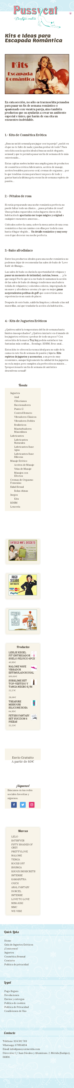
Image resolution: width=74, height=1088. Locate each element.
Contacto (9, 960)
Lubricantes (17, 435)
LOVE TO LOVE (20, 899)
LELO (14, 836)
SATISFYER (17, 840)
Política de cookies (14, 1003)
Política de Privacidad (16, 1007)
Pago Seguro (11, 991)
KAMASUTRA (18, 879)
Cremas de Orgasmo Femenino (21, 481)
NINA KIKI (17, 903)
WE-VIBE (16, 911)
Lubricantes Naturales (21, 441)
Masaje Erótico (18, 460)
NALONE (16, 855)
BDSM (13, 502)
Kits (16, 498)
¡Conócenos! (11, 948)
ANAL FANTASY (20, 887)
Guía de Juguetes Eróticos (18, 944)
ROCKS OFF (18, 863)
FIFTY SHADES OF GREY (22, 846)
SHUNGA (16, 867)
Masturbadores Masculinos (23, 430)
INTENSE (17, 875)
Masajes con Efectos (21, 474)
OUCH (15, 883)
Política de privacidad (16, 964)
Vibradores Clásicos (25, 416)
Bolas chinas (21, 490)
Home (7, 940)
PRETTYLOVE (19, 851)
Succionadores (22, 405)
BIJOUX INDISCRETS (23, 871)
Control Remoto (23, 412)
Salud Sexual (17, 486)
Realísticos (20, 424)
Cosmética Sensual (14, 956)
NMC (14, 907)
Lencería (15, 506)
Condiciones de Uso (15, 1011)
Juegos (14, 494)
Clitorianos (20, 401)
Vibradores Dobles (24, 420)
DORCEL (16, 891)
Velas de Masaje (22, 468)
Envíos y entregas (14, 999)
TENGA (15, 859)
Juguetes (15, 393)
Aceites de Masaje (24, 464)
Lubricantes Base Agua (24, 448)
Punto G (18, 409)
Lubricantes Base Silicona (24, 455)
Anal (16, 397)
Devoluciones (11, 995)
